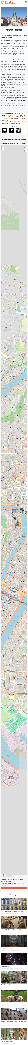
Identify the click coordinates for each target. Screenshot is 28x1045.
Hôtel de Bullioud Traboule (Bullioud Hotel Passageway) (13, 930)
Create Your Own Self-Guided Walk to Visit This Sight (14, 143)
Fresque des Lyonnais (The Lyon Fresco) (9, 911)
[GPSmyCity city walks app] (8, 2)
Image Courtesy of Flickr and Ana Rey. (7, 987)
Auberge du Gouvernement (7, 1041)
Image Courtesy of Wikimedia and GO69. (8, 932)
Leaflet (14, 876)
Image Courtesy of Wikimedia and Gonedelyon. (9, 1025)
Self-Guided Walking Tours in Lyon (13, 114)
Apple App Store (14, 118)
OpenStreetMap (19, 876)
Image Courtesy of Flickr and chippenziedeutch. (9, 1005)
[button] (14, 511)
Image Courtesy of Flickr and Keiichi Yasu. (8, 1043)
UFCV (2, 1003)
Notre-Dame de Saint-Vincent (7, 948)
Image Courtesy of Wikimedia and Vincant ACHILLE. (10, 109)
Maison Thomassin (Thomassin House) (9, 985)
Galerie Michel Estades (6, 966)
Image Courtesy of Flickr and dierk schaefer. (8, 913)
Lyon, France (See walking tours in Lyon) (17, 883)
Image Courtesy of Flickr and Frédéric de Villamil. (9, 968)
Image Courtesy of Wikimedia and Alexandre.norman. (10, 950)
